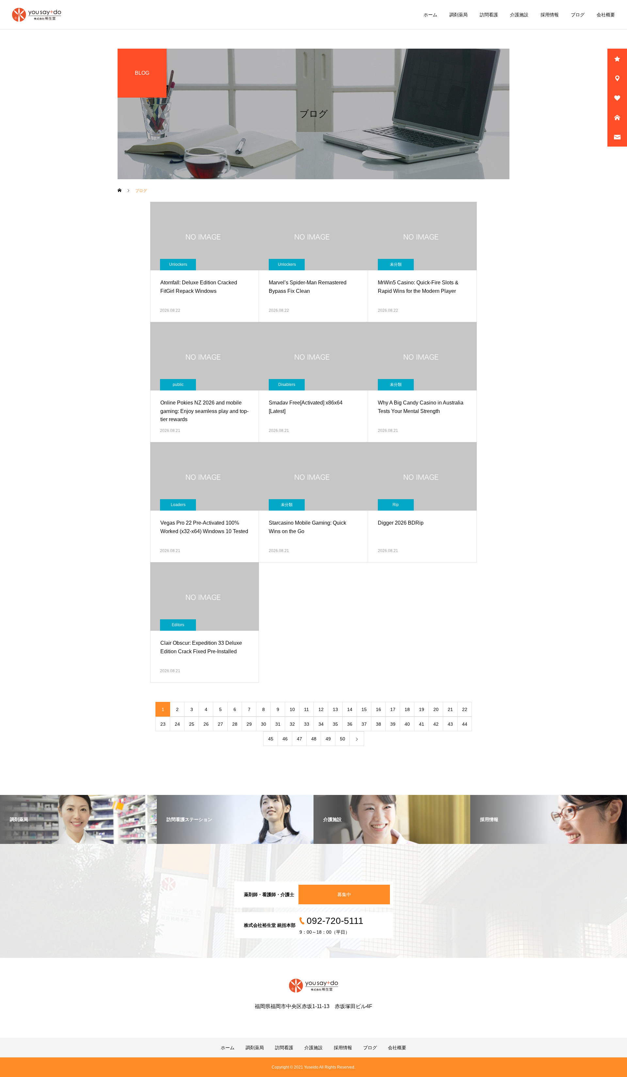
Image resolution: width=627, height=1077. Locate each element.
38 (378, 724)
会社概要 (606, 14)
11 (306, 709)
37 (364, 724)
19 (421, 709)
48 (313, 738)
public (178, 384)
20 (436, 709)
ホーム (430, 14)
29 (249, 724)
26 (206, 724)
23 (163, 724)
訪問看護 (489, 14)
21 (450, 709)
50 (342, 738)
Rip (396, 504)
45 (270, 738)
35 (335, 724)
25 (191, 724)
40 (407, 724)
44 (464, 724)
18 (407, 709)
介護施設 (519, 14)
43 (450, 724)
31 (278, 724)
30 (263, 724)
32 (292, 724)
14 (349, 709)
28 (234, 724)
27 (220, 724)
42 (436, 724)
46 (285, 738)
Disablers (286, 384)
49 (328, 738)
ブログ (578, 14)
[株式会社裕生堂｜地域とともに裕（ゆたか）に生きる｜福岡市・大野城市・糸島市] (36, 15)
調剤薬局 (458, 14)
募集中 (344, 894)
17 (392, 709)
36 (349, 724)
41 (421, 724)
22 (464, 709)
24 (177, 724)
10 (292, 709)
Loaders (178, 504)
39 (392, 724)
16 (378, 709)
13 (335, 709)
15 (364, 709)
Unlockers (178, 264)
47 (299, 738)
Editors (178, 625)
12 (321, 709)
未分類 (396, 264)
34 (321, 724)
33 (306, 724)
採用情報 (549, 14)
